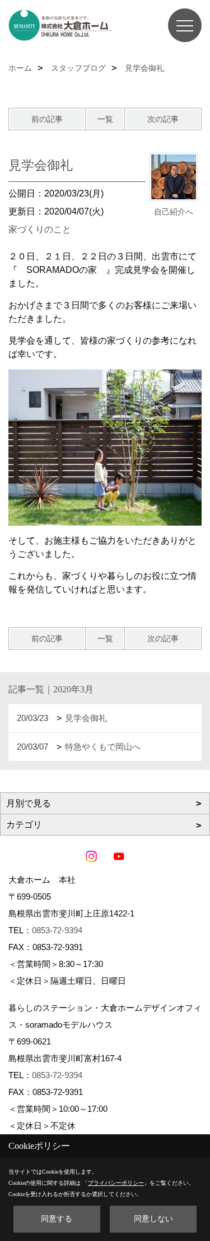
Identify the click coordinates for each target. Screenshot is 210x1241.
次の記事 (163, 119)
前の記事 (47, 119)
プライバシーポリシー (116, 1183)
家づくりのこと (39, 229)
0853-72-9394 (57, 930)
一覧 (105, 119)
